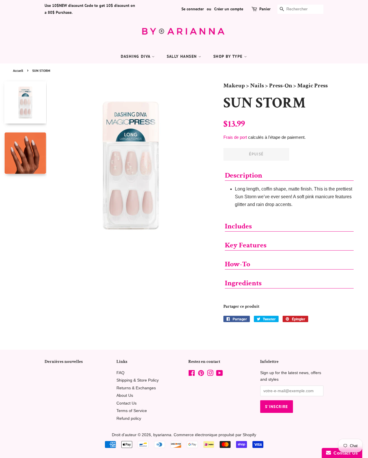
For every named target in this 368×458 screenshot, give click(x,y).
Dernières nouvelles (64, 361)
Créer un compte (228, 8)
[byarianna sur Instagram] (210, 374)
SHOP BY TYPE (228, 56)
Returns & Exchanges (136, 388)
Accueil (18, 70)
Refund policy (128, 418)
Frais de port (235, 137)
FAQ (120, 373)
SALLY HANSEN (182, 56)
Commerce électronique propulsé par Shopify (215, 435)
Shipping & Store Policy (137, 380)
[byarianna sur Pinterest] (201, 374)
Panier (265, 8)
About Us (124, 395)
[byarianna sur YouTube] (219, 374)
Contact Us (126, 403)
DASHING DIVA (136, 56)
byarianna (162, 435)
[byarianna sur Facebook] (191, 374)
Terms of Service (131, 411)
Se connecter (192, 8)
